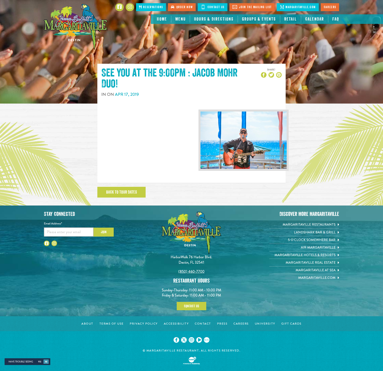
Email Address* (53, 223)
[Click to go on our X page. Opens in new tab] (184, 340)
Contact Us (215, 7)
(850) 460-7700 (191, 271)
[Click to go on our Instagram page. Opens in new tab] (191, 340)
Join (104, 232)
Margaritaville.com (300, 7)
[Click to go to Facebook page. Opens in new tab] (119, 7)
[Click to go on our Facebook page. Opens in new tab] (176, 340)
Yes (39, 362)
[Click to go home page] (76, 27)
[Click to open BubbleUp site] (191, 360)
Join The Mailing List (255, 7)
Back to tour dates (121, 192)
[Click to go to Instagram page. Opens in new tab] (130, 7)
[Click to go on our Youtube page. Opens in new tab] (199, 340)
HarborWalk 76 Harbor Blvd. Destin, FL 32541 (191, 259)
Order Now (184, 7)
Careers (330, 7)
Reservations (152, 7)
